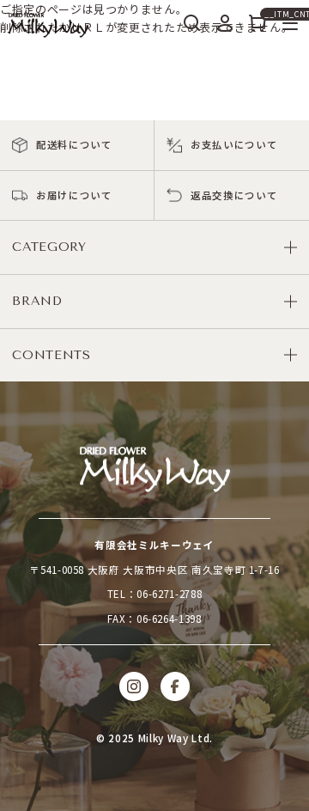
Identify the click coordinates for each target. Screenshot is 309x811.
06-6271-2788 (169, 594)
